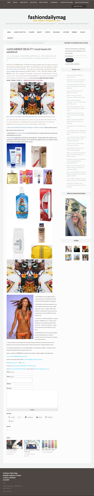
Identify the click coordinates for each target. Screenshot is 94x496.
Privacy (5, 491)
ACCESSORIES (15, 43)
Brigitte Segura (15, 56)
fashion (31, 32)
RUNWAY (74, 32)
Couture (66, 32)
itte (27, 359)
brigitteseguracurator (29, 80)
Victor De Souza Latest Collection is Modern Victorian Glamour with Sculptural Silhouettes (76, 139)
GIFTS (16, 58)
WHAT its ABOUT (43, 2)
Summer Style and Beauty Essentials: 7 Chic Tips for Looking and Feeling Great (76, 102)
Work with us (24, 2)
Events (47, 32)
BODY (42, 56)
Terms (10, 491)
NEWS (9, 32)
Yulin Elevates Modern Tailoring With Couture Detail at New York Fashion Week (76, 132)
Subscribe (69, 60)
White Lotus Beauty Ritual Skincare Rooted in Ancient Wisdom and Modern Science (76, 154)
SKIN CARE (30, 58)
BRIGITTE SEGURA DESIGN (82, 2)
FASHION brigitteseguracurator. (41, 369)
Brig (26, 359)
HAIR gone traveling (12, 450)
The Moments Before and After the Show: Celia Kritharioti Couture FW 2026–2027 (76, 86)
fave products (14, 365)
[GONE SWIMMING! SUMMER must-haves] (32, 444)
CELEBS (82, 32)
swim (34, 58)
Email (10, 376)
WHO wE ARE (33, 2)
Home (8, 43)
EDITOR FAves (10, 58)
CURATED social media (66, 2)
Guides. (41, 80)
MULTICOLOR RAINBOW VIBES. (17, 369)
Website (9, 383)
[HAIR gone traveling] (14, 444)
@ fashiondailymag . (37, 359)
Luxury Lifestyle (20, 32)
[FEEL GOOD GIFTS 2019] (49, 444)
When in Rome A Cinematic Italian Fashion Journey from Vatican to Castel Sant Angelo (76, 167)
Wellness (56, 32)
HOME (8, 2)
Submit (32, 410)
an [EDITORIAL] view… (35, 56)
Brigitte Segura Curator (50, 56)
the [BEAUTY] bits (40, 58)
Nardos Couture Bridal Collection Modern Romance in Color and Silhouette (75, 121)
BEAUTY (39, 32)
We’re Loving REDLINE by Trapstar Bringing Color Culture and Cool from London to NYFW (76, 174)
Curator (10, 38)
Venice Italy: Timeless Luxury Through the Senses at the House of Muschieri (76, 185)
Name (10, 372)
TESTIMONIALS (54, 2)
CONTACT (15, 2)
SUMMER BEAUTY (24, 365)
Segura (30, 359)
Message (9, 388)
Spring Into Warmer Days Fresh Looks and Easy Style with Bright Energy (75, 115)
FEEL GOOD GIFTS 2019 (48, 450)
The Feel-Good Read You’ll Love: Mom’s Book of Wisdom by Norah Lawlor (76, 108)
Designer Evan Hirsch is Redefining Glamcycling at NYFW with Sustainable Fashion (76, 161)
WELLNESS (33, 365)
